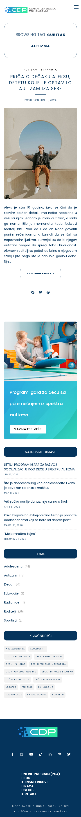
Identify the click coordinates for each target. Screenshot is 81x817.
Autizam (31, 69)
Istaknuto (49, 69)
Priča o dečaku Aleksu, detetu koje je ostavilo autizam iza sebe (40, 83)
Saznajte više (28, 429)
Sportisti (10, 620)
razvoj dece (14, 694)
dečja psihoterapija (48, 679)
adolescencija (15, 648)
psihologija (45, 687)
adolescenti (38, 648)
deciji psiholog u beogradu (49, 664)
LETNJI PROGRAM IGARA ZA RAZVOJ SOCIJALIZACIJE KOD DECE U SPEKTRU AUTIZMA (39, 467)
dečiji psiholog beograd (57, 671)
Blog (25, 778)
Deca (8, 584)
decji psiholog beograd (21, 671)
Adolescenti (13, 566)
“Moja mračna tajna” (20, 533)
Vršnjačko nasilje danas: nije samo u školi (36, 501)
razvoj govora (37, 694)
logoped (11, 687)
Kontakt (28, 794)
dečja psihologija (17, 679)
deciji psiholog (16, 664)
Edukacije (11, 593)
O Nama (27, 786)
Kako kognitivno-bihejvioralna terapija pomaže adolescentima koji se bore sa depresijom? (40, 517)
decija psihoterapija (49, 656)
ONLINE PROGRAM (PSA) (40, 774)
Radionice (11, 602)
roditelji (58, 694)
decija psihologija (18, 656)
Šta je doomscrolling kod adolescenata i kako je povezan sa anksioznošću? (39, 485)
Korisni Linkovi (34, 782)
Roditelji (10, 611)
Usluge (27, 790)
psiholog (27, 687)
